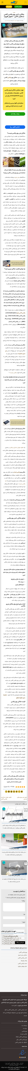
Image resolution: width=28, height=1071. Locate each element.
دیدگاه (23, 901)
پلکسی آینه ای (16, 472)
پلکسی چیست (13, 373)
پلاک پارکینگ (24, 961)
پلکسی (9, 78)
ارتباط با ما (24, 1025)
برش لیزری (17, 177)
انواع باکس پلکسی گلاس (14, 822)
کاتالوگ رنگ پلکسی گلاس (21, 1042)
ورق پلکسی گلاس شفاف (21, 1037)
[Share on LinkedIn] (9, 791)
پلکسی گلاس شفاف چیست (14, 875)
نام (24, 914)
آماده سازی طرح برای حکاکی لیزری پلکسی (13, 942)
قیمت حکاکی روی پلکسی (10, 943)
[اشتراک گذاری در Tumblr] (6, 791)
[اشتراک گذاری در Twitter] (16, 791)
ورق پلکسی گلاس (23, 952)
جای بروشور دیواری (22, 966)
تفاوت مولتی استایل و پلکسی (16, 447)
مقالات (14, 12)
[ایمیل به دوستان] (14, 791)
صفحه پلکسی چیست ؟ (14, 848)
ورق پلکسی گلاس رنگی (21, 1039)
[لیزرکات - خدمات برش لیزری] (14, 2)
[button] (25, 2)
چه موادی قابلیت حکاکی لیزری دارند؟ (12, 938)
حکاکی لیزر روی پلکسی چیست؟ (10, 936)
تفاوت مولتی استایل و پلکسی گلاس (6, 798)
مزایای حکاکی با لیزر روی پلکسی (11, 940)
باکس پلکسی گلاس (22, 958)
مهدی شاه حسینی (8, 20)
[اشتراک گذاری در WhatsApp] (22, 791)
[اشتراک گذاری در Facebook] (19, 791)
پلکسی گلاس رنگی (21, 313)
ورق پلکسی (24, 1031)
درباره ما (25, 1028)
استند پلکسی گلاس (22, 963)
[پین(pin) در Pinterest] (11, 791)
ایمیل (23, 922)
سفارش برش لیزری (22, 955)
